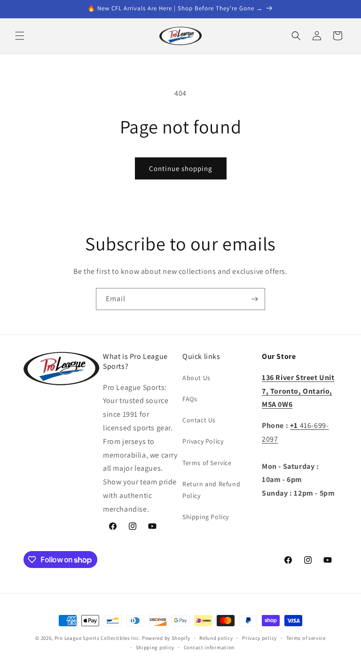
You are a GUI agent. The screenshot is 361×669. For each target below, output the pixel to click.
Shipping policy (155, 647)
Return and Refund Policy (211, 490)
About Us (196, 377)
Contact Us (199, 420)
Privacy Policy (202, 441)
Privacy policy (259, 638)
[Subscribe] (254, 299)
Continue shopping (180, 168)
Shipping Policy (205, 517)
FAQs (189, 399)
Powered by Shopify (166, 638)
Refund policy (216, 638)
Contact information (209, 647)
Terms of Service (207, 463)
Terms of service (306, 638)
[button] (19, 35)
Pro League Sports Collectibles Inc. (98, 638)
